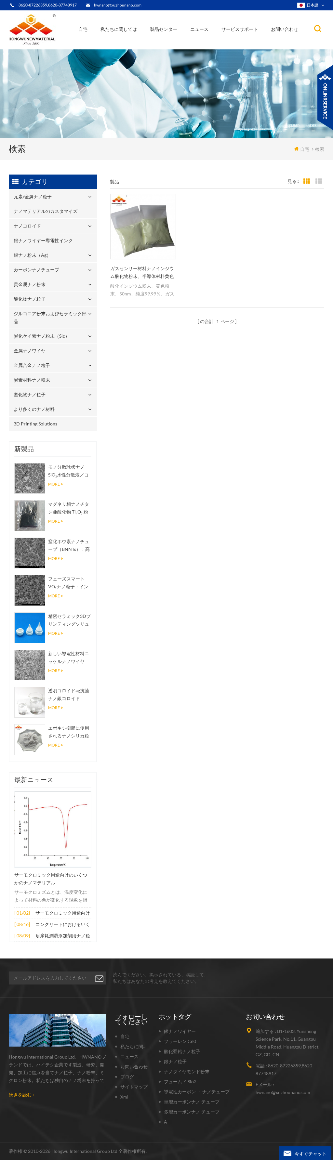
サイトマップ (134, 1086)
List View (319, 181)
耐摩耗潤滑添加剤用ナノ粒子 (62, 936)
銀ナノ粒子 (175, 1061)
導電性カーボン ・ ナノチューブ (197, 1091)
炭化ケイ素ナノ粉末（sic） (42, 336)
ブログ (127, 1076)
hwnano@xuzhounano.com (117, 5)
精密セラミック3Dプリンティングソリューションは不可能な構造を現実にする (69, 620)
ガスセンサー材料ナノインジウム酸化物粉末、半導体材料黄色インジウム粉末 (142, 273)
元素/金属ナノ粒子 (172, 48)
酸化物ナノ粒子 (30, 299)
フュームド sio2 (180, 1081)
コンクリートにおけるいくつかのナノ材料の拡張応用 (62, 924)
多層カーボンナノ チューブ (192, 1111)
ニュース (199, 29)
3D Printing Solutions (35, 423)
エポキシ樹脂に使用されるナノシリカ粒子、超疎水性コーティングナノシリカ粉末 (68, 732)
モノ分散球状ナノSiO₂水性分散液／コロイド (68, 471)
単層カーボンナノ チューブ (192, 1101)
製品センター (163, 29)
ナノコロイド (27, 225)
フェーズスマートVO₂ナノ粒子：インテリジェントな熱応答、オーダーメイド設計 (68, 583)
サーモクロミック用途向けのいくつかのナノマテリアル (50, 878)
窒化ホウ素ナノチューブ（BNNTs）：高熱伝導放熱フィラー (69, 546)
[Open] (325, 97)
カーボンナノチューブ (183, 43)
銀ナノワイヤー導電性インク (43, 240)
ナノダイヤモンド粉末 (186, 1071)
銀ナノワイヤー (180, 1031)
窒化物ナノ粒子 (30, 394)
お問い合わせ (284, 29)
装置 (110, 47)
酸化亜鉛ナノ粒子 (182, 1051)
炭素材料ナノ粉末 (32, 380)
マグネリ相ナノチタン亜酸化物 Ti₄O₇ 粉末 (68, 508)
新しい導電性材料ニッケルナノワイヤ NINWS (68, 658)
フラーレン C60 (180, 1041)
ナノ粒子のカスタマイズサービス (135, 43)
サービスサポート (239, 29)
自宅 (82, 29)
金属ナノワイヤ (30, 350)
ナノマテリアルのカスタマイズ (184, 47)
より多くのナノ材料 (34, 409)
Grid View (307, 181)
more (54, 484)
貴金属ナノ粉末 (182, 42)
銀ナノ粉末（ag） (32, 255)
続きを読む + (22, 1094)
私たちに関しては (118, 29)
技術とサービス (119, 48)
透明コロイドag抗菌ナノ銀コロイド (68, 694)
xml (124, 1097)
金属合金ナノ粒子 (32, 365)
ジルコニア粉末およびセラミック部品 (181, 41)
